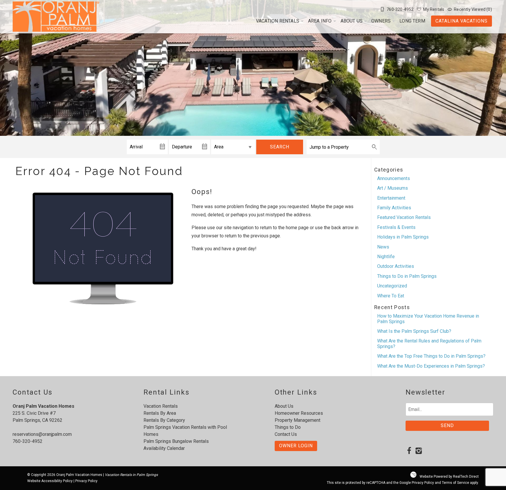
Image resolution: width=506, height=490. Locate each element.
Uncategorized (392, 286)
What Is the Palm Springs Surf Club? (414, 331)
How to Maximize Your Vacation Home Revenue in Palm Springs (428, 318)
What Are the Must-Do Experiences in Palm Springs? (431, 366)
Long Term (412, 21)
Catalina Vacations (461, 21)
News (383, 247)
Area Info (320, 21)
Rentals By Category (164, 420)
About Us (352, 21)
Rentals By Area (159, 413)
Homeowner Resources (299, 413)
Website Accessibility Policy (50, 481)
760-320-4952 (27, 441)
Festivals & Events (396, 227)
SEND (447, 425)
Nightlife (386, 256)
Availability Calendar (164, 448)
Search (279, 147)
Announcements (393, 178)
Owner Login (296, 445)
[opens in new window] (409, 451)
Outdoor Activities (395, 266)
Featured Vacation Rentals (404, 217)
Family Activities (394, 207)
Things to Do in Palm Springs (407, 276)
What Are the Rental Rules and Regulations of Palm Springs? (429, 343)
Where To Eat (390, 296)
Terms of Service (455, 483)
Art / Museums (392, 188)
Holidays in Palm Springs (403, 237)
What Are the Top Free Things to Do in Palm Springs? (431, 356)
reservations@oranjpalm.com (42, 434)
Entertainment (391, 198)
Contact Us (286, 434)
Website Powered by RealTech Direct (449, 476)
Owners (381, 21)
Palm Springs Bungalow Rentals (176, 441)
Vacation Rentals (277, 21)
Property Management (297, 420)
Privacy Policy (86, 481)
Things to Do (288, 427)
